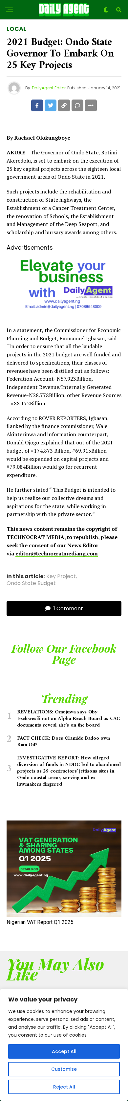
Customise (64, 1069)
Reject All (64, 1087)
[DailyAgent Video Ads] (64, 315)
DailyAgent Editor (49, 88)
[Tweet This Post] (50, 105)
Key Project (61, 576)
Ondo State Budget (31, 583)
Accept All (64, 1051)
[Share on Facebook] (37, 105)
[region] (64, 1045)
